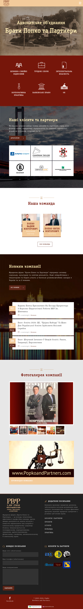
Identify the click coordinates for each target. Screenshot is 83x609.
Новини (33, 315)
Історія (48, 525)
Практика (49, 532)
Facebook (10, 601)
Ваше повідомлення (10, 567)
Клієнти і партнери (53, 518)
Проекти (48, 522)
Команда (49, 529)
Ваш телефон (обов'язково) (13, 559)
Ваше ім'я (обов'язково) (12, 551)
